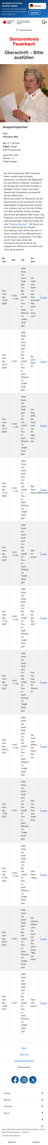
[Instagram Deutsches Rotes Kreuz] (24, 1080)
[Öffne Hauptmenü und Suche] (44, 22)
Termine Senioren (18, 224)
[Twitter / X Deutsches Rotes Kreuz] (33, 1080)
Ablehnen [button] (12, 1142)
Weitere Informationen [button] (11, 1135)
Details (43, 297)
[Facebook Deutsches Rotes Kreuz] (15, 1080)
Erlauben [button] (36, 1142)
